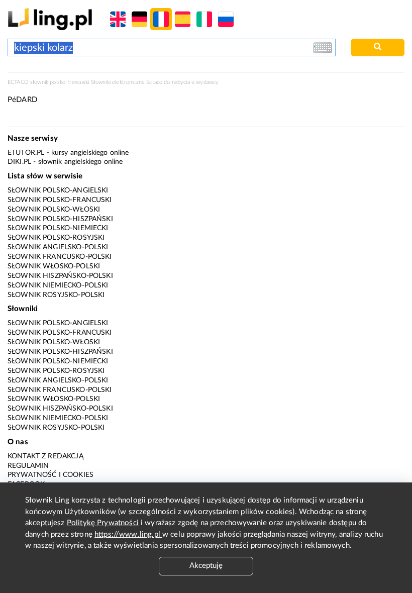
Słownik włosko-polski (54, 266)
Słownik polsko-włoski (54, 209)
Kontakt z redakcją (45, 456)
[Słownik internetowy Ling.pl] (50, 19)
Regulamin (28, 465)
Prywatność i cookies (50, 474)
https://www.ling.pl (128, 534)
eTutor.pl (26, 152)
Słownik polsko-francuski (60, 200)
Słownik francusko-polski (60, 256)
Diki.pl (19, 161)
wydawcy (207, 82)
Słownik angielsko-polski (58, 247)
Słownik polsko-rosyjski (56, 237)
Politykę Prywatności (103, 523)
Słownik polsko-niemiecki (58, 228)
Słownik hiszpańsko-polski (60, 275)
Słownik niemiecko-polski (58, 285)
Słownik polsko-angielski (58, 190)
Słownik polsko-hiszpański (60, 219)
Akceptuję (206, 565)
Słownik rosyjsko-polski (56, 295)
